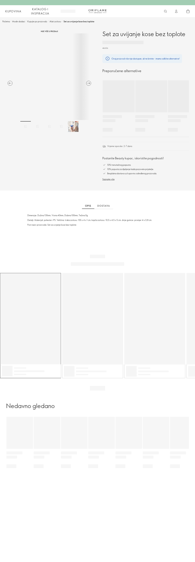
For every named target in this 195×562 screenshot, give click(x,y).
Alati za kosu (55, 21)
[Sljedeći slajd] (88, 83)
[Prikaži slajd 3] (49, 126)
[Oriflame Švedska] (97, 11)
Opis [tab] (88, 205)
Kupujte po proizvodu (37, 21)
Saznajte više (108, 179)
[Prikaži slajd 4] (61, 126)
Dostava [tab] (103, 205)
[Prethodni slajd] (10, 83)
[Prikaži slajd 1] (25, 126)
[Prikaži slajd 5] (73, 126)
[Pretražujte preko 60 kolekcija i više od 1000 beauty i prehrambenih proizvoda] (165, 11)
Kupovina (13, 11)
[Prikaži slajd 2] (37, 126)
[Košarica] (188, 11)
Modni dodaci (18, 21)
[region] (49, 76)
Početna (6, 21)
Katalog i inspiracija (40, 11)
